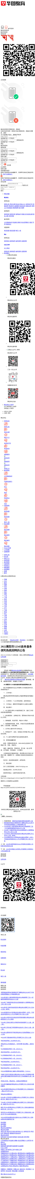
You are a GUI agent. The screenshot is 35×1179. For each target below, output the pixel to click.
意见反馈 (8, 1171)
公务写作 (29, 1140)
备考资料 (18, 241)
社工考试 (7, 248)
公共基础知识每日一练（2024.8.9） (11, 1055)
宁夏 (5, 610)
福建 (5, 584)
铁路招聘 (15, 1146)
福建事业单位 (30, 1153)
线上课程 (3, 1126)
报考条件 (18, 214)
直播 (5, 571)
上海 (5, 617)
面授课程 (7, 569)
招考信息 (7, 251)
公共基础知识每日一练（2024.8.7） (11, 1065)
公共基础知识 (8, 222)
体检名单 (28, 206)
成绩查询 (17, 206)
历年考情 (11, 216)
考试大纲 (12, 204)
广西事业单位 (22, 1157)
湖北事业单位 (30, 1155)
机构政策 (10, 208)
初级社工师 (4, 1149)
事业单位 (6, 197)
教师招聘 (15, 208)
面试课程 (3, 1124)
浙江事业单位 (30, 1160)
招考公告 (7, 204)
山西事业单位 (5, 1162)
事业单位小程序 (9, 404)
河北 (5, 586)
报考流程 (7, 214)
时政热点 (8, 224)
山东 (5, 619)
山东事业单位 (22, 1162)
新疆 (5, 628)
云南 (5, 630)
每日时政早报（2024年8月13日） (11, 1040)
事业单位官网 (14, 640)
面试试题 (12, 230)
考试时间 (11, 206)
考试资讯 (22, 640)
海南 (5, 590)
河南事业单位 (13, 1155)
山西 (5, 615)
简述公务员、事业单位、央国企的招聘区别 (14, 1081)
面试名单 (22, 206)
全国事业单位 (5, 1151)
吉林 (5, 603)
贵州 (5, 599)
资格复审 (6, 1133)
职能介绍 (24, 214)
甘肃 (5, 601)
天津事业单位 (13, 1164)
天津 (5, 624)
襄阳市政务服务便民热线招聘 (21, 821)
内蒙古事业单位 (24, 1166)
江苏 (5, 606)
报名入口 (22, 204)
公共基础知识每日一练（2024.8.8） (11, 1058)
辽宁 (5, 608)
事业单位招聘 (5, 1129)
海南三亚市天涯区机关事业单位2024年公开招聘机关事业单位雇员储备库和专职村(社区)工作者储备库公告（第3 (17, 1076)
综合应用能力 (25, 222)
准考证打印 (29, 204)
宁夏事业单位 (13, 1160)
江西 (5, 604)
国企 (5, 234)
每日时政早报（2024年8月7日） (10, 1068)
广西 (5, 597)
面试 (31, 222)
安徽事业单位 (5, 1153)
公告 (31, 821)
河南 (5, 588)
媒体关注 (22, 1169)
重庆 (5, 583)
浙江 (5, 613)
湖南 (5, 594)
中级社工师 (18, 1149)
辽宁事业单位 (5, 1160)
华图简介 (3, 1169)
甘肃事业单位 (5, 1158)
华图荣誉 (9, 1169)
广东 (5, 595)
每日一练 (18, 230)
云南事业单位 (5, 1166)
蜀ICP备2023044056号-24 (8, 1174)
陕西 (5, 623)
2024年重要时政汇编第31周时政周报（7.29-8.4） (16, 1071)
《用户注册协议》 (7, 174)
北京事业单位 (13, 1153)
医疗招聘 (21, 208)
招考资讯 (7, 241)
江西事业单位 (22, 1158)
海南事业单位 (22, 1155)
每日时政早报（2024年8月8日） (10, 1061)
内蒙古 (6, 633)
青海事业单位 (22, 1160)
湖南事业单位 (5, 1157)
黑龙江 (6, 632)
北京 (5, 581)
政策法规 (30, 214)
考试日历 (9, 1131)
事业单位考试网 (16, 670)
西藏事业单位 (22, 1164)
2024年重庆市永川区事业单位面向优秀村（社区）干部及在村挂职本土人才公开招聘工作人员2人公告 (19, 839)
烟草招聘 (9, 1146)
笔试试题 (7, 230)
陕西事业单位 (5, 1164)
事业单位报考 (5, 1135)
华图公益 (16, 1169)
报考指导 (12, 241)
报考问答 (12, 214)
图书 (5, 573)
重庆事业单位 (22, 1153)
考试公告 (3, 1131)
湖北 (5, 592)
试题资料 (24, 241)
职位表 (18, 204)
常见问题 (9, 1137)
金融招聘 (7, 551)
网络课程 (7, 567)
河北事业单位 (5, 1155)
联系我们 (7, 253)
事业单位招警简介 (6, 1094)
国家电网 (3, 1146)
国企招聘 (7, 524)
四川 (5, 621)
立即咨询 (3, 859)
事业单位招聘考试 (6, 1128)
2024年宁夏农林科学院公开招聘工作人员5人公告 (16, 1037)
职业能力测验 (13, 1140)
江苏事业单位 (30, 1158)
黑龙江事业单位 (14, 1166)
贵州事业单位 (30, 1157)
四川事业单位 (30, 1162)
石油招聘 (20, 1146)
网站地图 (7, 194)
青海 (5, 612)
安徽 (5, 579)
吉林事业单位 (13, 1158)
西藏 (5, 626)
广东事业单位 (13, 1157)
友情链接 (21, 1171)
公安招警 (7, 550)
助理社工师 (11, 1149)
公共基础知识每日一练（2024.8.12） (12, 1049)
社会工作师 (7, 244)
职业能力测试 (17, 222)
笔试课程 (3, 1122)
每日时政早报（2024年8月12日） (11, 1052)
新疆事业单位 (30, 1164)
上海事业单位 (13, 1162)
